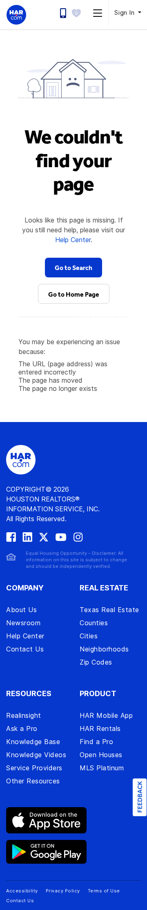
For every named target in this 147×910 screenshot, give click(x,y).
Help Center (73, 240)
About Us (21, 610)
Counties (94, 623)
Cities (89, 636)
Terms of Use (104, 891)
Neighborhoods (104, 649)
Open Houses (101, 755)
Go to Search (73, 267)
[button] (78, 12)
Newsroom (23, 623)
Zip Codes (96, 662)
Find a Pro (96, 742)
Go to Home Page (73, 294)
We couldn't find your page (73, 160)
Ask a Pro (22, 728)
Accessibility (22, 891)
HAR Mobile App (106, 715)
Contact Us (25, 649)
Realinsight (23, 715)
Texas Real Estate (109, 610)
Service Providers (34, 768)
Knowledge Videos (36, 755)
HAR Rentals (100, 728)
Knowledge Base (33, 742)
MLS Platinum (102, 768)
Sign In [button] (125, 12)
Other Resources (33, 781)
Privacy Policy (63, 891)
